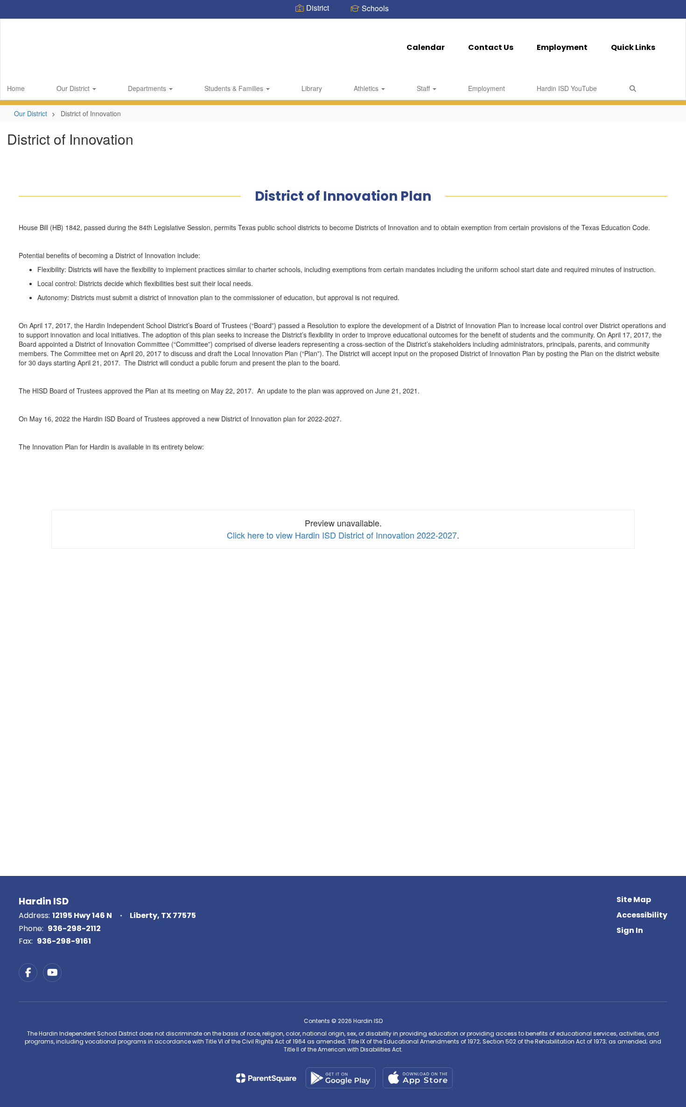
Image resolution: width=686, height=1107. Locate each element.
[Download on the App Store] (418, 1077)
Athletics (367, 88)
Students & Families (234, 88)
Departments (148, 88)
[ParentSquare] (266, 1078)
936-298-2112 (74, 928)
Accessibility (641, 915)
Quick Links (633, 47)
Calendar (425, 47)
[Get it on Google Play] (341, 1077)
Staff (424, 88)
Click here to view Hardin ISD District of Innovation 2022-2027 (342, 535)
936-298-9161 (64, 941)
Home (16, 88)
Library (311, 88)
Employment (562, 47)
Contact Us (490, 47)
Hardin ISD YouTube (567, 88)
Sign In (629, 930)
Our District (73, 88)
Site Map (633, 899)
